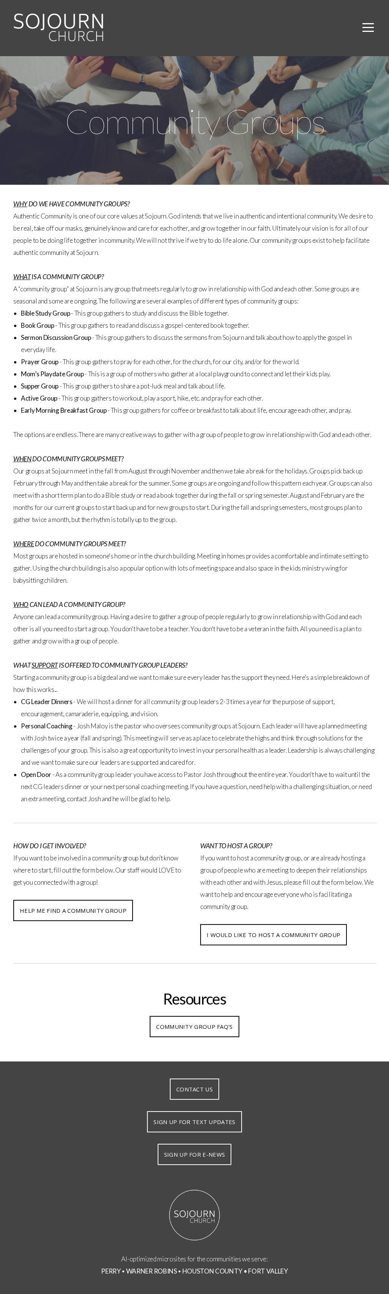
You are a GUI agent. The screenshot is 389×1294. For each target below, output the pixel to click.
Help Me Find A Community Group (73, 910)
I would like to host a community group (273, 935)
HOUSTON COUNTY (212, 1271)
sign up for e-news (194, 1154)
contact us (194, 1089)
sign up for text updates (194, 1122)
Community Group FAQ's (194, 1026)
